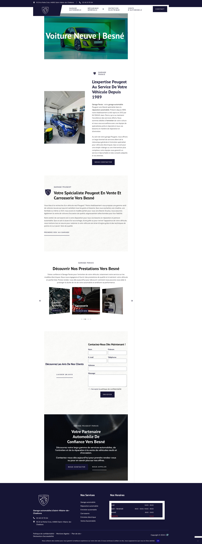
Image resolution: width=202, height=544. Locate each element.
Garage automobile (75, 9)
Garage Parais (97, 104)
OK (158, 541)
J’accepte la (106, 389)
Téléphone (112, 357)
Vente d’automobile (135, 9)
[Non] (197, 542)
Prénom (111, 349)
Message (91, 373)
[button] (40, 301)
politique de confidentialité (110, 389)
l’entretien (110, 120)
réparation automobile (100, 110)
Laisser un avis (64, 374)
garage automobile (115, 104)
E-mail (90, 357)
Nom (90, 349)
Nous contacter (103, 162)
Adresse (91, 365)
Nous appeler (99, 467)
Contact (160, 9)
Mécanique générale (93, 9)
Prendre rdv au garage (56, 232)
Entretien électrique (114, 9)
